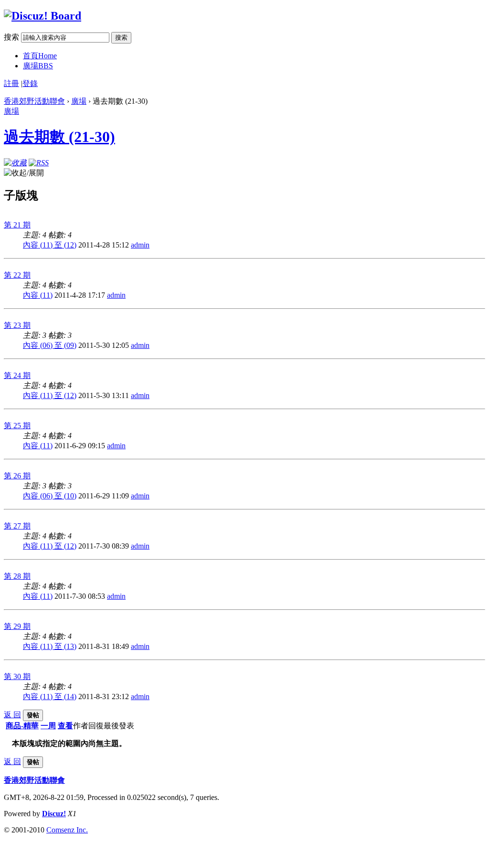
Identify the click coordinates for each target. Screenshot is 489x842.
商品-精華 (22, 726)
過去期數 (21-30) (59, 136)
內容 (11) (38, 295)
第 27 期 (17, 526)
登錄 (30, 83)
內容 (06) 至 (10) (49, 496)
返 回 (12, 715)
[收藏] (15, 163)
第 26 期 (17, 476)
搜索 (11, 37)
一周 (48, 726)
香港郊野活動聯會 (34, 101)
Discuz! (54, 814)
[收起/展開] (24, 173)
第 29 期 (17, 626)
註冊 (11, 83)
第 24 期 (17, 375)
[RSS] (39, 163)
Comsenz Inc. (67, 830)
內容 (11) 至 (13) (49, 646)
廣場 (38, 66)
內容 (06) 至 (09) (49, 345)
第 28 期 (17, 576)
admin (140, 245)
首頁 (40, 56)
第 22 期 (17, 275)
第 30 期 (17, 676)
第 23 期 (17, 325)
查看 (65, 726)
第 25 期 (17, 425)
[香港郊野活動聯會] (42, 16)
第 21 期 (17, 225)
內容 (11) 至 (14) (49, 696)
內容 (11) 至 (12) (49, 245)
